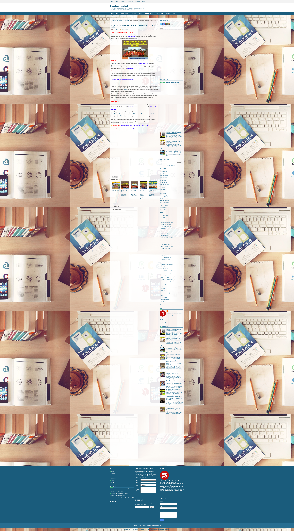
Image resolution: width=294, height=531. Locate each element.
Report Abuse (164, 305)
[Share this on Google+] (118, 174)
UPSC (162, 301)
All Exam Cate (134, 14)
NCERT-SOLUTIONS (165, 293)
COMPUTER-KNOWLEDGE (166, 222)
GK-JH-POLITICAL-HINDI (166, 246)
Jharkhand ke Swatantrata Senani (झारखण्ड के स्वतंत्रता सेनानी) (174, 133)
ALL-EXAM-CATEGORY (165, 215)
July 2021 (162, 187)
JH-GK (162, 266)
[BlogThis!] (114, 177)
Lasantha (144, 529)
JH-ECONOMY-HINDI (165, 257)
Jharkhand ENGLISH (149, 14)
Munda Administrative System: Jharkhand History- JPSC (173, 373)
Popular (162, 82)
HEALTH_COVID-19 (165, 248)
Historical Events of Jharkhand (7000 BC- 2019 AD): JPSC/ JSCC (173, 355)
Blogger (173, 165)
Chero (114, 35)
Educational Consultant (119, 6)
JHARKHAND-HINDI (165, 281)
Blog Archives (175, 82)
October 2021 (163, 182)
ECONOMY (163, 228)
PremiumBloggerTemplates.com (153, 529)
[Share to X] (116, 177)
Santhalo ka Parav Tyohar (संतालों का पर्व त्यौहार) (120, 489)
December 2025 (163, 175)
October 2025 (163, 177)
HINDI (162, 251)
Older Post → (155, 202)
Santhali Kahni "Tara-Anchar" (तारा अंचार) (119, 493)
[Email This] (113, 177)
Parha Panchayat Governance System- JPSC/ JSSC (173, 381)
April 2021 (162, 193)
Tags (168, 82)
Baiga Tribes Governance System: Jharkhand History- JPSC (124, 193)
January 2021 (162, 198)
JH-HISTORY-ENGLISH (124, 20)
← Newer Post (115, 202)
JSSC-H (162, 290)
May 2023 (162, 178)
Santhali (113, 17)
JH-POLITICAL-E (164, 275)
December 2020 (163, 200)
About (117, 1)
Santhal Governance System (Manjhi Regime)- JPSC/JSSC (173, 407)
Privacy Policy (130, 1)
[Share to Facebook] (117, 177)
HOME (116, 20)
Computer (168, 14)
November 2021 (163, 180)
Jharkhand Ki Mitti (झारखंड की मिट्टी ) (174, 150)
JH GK (174, 14)
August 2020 (162, 207)
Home (112, 1)
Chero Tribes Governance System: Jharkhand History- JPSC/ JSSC (133, 26)
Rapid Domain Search (165, 529)
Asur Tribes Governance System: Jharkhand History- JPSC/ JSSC (152, 193)
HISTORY (162, 253)
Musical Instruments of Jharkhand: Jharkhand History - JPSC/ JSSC (174, 141)
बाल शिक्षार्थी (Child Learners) (117, 491)
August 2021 (162, 186)
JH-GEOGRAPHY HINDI (166, 259)
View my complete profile (172, 315)
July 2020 (162, 209)
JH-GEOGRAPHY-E (165, 262)
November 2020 (163, 202)
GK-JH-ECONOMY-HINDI (166, 237)
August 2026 (162, 171)
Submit (142, 496)
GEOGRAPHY (163, 235)
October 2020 (163, 204)
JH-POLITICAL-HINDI (165, 277)
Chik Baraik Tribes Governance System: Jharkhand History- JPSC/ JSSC (143, 194)
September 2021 (163, 184)
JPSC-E (162, 284)
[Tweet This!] (116, 174)
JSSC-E (162, 288)
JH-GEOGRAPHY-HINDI (166, 264)
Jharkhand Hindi (160, 14)
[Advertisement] (134, 140)
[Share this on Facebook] (115, 174)
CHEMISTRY (163, 220)
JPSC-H (162, 286)
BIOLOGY (163, 217)
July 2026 (162, 173)
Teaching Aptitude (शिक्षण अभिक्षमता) (118, 495)
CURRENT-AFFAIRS (165, 226)
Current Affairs (125, 14)
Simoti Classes (171, 311)
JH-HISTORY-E (164, 268)
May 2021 (162, 191)
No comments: (125, 29)
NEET (117, 14)
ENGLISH (163, 231)
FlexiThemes (131, 529)
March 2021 (162, 195)
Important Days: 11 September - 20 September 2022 (122, 497)
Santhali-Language (165, 299)
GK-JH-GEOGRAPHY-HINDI (166, 240)
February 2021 (163, 196)
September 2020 (163, 205)
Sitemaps (144, 1)
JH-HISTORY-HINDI (165, 273)
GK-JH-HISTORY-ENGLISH (166, 242)
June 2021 (162, 189)
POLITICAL (163, 297)
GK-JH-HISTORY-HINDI (165, 244)
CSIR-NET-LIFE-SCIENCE (166, 224)
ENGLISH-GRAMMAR (165, 233)
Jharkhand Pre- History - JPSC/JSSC (115, 192)
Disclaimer (138, 1)
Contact (123, 1)
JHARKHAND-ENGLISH (166, 279)
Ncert (141, 14)
